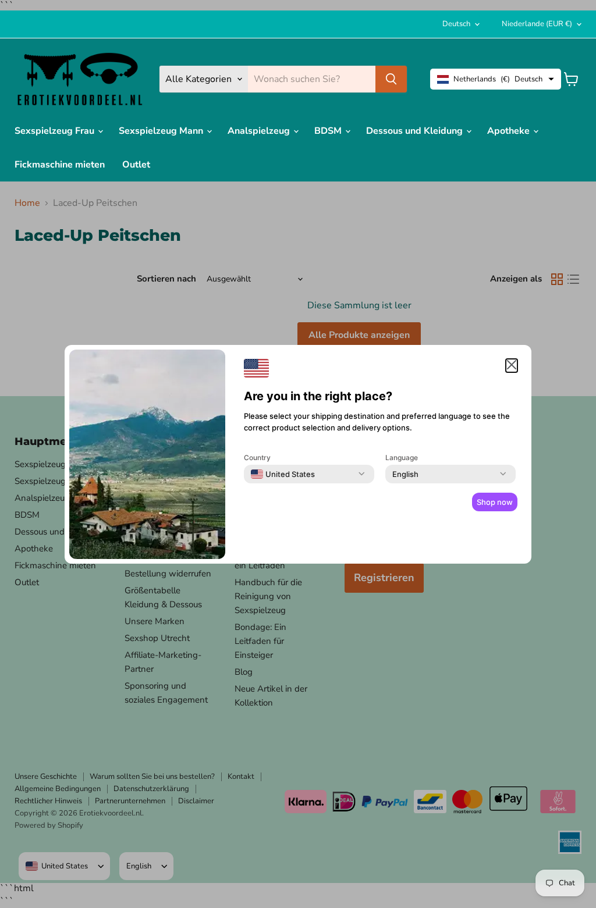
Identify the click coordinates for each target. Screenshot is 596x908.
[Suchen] (391, 79)
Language (401, 457)
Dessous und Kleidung (415, 130)
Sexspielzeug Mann (162, 130)
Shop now (495, 502)
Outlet (136, 164)
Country (257, 457)
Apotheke (509, 130)
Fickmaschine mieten (60, 164)
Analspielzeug (260, 130)
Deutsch (456, 24)
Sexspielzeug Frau (56, 130)
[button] (511, 365)
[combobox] (283, 474)
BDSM (329, 130)
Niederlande (537, 24)
